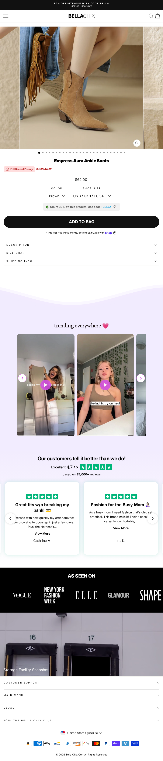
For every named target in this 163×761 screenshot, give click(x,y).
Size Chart (16, 252)
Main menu (14, 695)
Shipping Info (19, 261)
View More (42, 533)
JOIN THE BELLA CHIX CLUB (28, 720)
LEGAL (9, 707)
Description (18, 244)
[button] (140, 378)
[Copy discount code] (115, 207)
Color (57, 188)
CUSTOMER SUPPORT (21, 682)
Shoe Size (92, 188)
